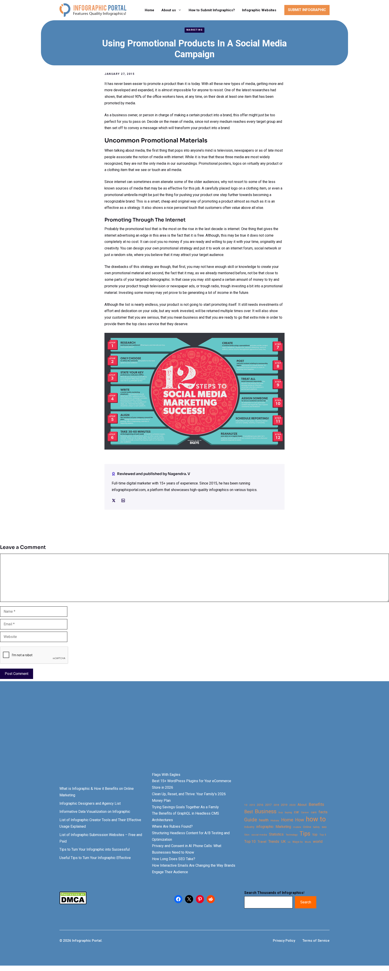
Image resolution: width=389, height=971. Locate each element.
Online (307, 827)
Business (265, 812)
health (264, 820)
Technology (292, 834)
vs (289, 841)
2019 (284, 805)
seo (324, 827)
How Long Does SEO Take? (173, 859)
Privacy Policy (284, 941)
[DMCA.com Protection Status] (72, 903)
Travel (262, 841)
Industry (249, 827)
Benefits (316, 804)
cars (314, 812)
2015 (252, 805)
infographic (265, 827)
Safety (316, 827)
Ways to (297, 841)
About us (168, 10)
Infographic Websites (259, 10)
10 (245, 805)
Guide (250, 819)
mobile (297, 827)
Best (248, 811)
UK (283, 841)
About (302, 805)
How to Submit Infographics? (212, 10)
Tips (305, 834)
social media (259, 834)
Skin (246, 834)
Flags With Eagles (166, 774)
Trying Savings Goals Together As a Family (185, 807)
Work (308, 842)
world (318, 841)
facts (323, 812)
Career (305, 812)
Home (149, 10)
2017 (268, 805)
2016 (260, 805)
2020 (292, 805)
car (296, 812)
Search (305, 902)
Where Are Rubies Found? (172, 826)
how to (316, 819)
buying (288, 812)
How (299, 819)
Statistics (276, 834)
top (314, 834)
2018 (276, 805)
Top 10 (250, 841)
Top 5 (322, 834)
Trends (273, 841)
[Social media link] (114, 500)
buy (280, 812)
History (275, 820)
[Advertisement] (142, 734)
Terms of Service (316, 941)
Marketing (194, 30)
